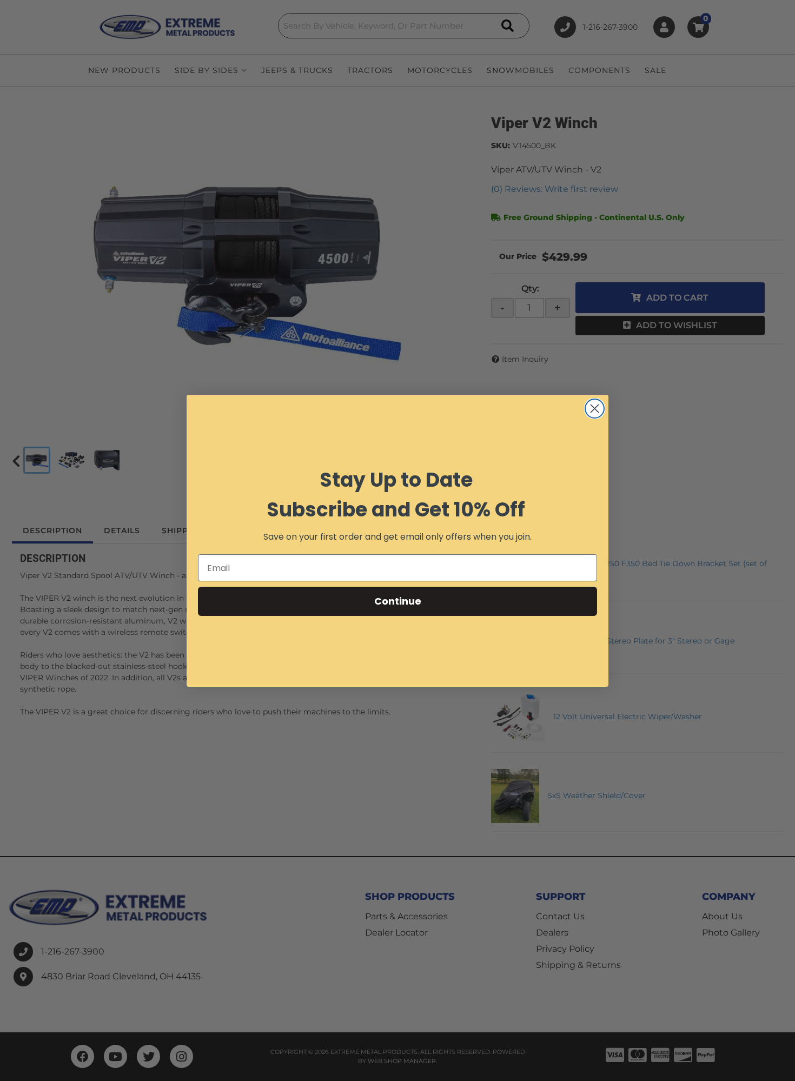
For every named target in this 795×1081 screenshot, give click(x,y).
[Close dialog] (594, 408)
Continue (397, 601)
